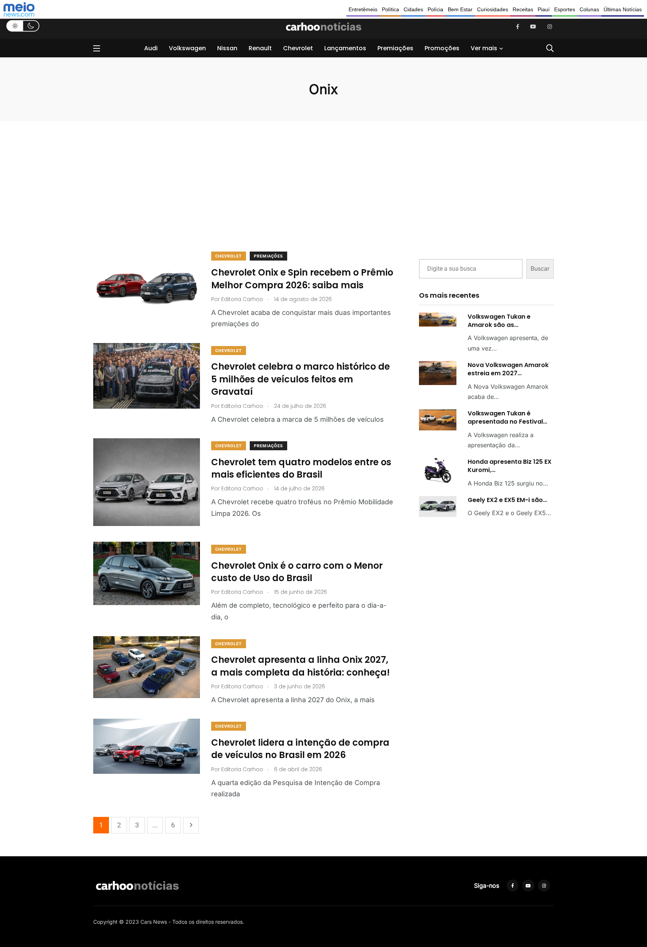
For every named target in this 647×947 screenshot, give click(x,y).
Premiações (395, 48)
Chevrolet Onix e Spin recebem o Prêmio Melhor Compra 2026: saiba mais (302, 278)
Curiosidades (492, 9)
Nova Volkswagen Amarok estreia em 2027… (508, 369)
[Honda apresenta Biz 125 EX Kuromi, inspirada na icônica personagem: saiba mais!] (437, 470)
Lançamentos (345, 48)
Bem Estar (460, 9)
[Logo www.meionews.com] (19, 9)
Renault (260, 48)
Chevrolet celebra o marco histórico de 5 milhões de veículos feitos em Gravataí (300, 379)
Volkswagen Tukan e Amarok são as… (499, 320)
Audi (151, 48)
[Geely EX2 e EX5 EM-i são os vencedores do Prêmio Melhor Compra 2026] (437, 506)
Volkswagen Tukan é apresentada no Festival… (507, 417)
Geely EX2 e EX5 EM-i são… (507, 500)
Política (390, 9)
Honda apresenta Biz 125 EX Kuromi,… (510, 465)
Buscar (540, 268)
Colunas (589, 9)
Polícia (435, 9)
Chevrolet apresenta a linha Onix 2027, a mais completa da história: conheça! (300, 666)
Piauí (544, 9)
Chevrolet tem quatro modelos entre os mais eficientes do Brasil (301, 468)
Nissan (227, 48)
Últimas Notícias (623, 9)
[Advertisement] (245, 196)
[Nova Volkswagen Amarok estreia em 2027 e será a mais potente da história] (437, 373)
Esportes (564, 9)
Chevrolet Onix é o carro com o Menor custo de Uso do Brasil (297, 571)
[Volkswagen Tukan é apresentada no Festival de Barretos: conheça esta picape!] (437, 419)
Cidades (413, 9)
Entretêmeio (363, 9)
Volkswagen (187, 48)
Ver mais (484, 48)
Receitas (523, 9)
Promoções (442, 48)
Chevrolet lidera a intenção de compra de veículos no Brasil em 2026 (300, 748)
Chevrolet (298, 48)
